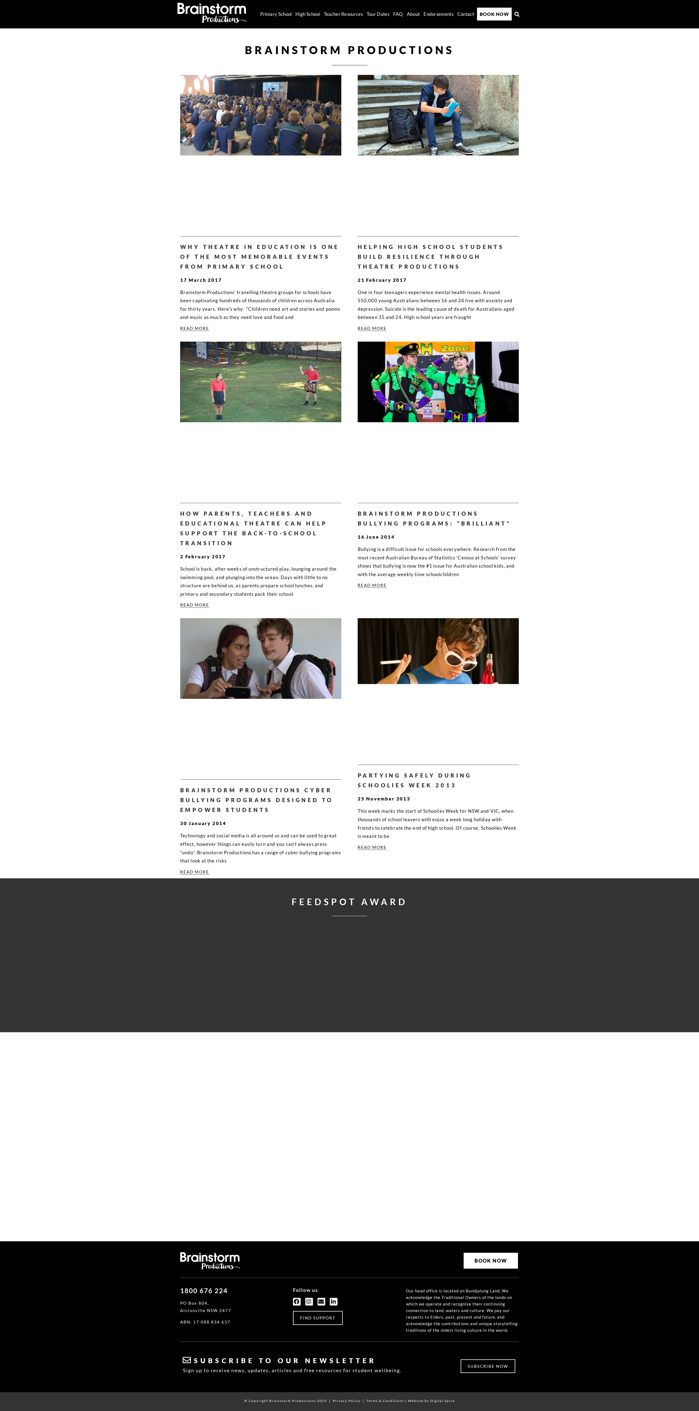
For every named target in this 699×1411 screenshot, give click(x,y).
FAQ (398, 14)
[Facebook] (297, 1302)
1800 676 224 (204, 1291)
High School (307, 14)
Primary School (276, 14)
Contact (465, 14)
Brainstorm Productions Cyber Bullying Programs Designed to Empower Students (256, 800)
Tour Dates (378, 14)
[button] (517, 14)
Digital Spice (442, 1401)
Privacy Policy (346, 1401)
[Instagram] (309, 1302)
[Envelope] (321, 1302)
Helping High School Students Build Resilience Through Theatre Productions (431, 257)
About (413, 14)
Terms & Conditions (385, 1401)
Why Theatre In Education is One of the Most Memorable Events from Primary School (259, 257)
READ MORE (194, 328)
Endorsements (438, 14)
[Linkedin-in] (333, 1302)
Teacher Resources (343, 14)
